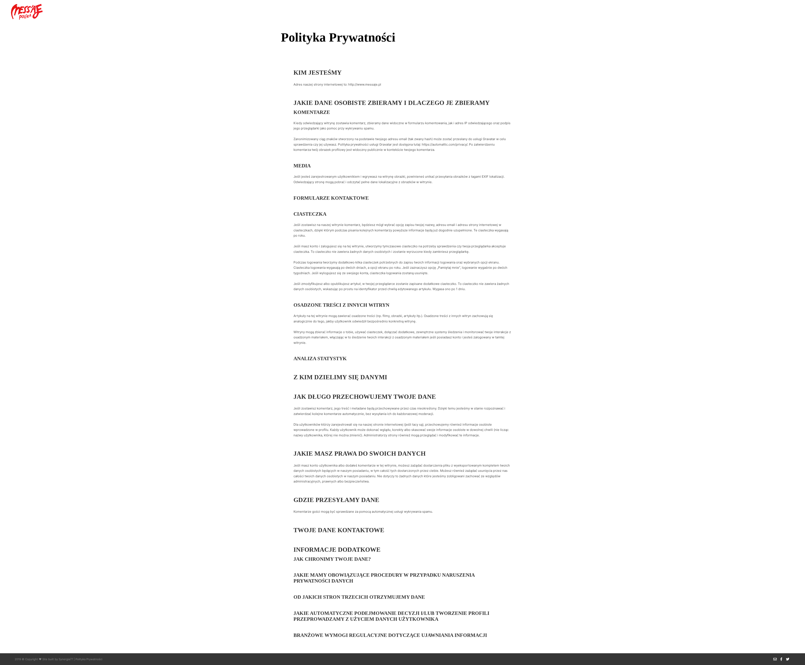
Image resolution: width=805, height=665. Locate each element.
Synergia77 (66, 659)
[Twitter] (794, 10)
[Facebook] (787, 10)
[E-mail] (781, 10)
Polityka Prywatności (88, 659)
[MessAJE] (26, 11)
